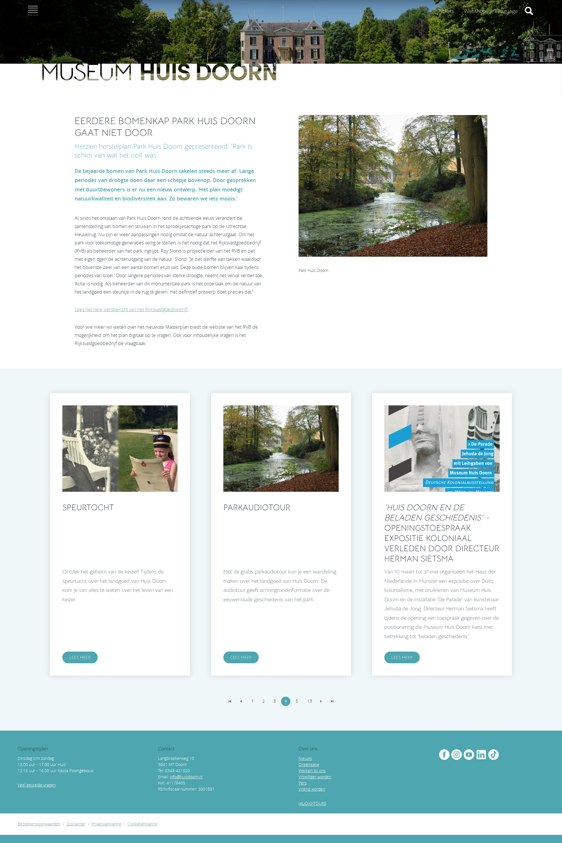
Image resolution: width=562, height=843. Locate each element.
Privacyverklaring (106, 824)
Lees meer (80, 657)
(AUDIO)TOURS (312, 803)
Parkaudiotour (256, 507)
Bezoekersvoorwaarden (39, 824)
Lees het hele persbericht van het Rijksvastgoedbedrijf (132, 309)
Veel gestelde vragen (37, 785)
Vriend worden (312, 789)
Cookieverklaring (142, 824)
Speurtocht (88, 507)
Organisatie (309, 764)
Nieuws (305, 758)
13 (309, 701)
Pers (303, 783)
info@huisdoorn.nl (186, 776)
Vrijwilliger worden (315, 776)
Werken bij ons (312, 770)
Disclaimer (75, 824)
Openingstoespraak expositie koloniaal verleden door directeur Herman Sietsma (441, 533)
